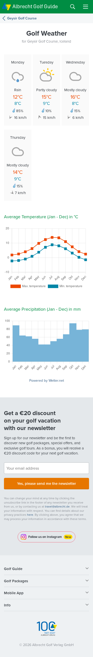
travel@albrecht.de (57, 506)
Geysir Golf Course (22, 18)
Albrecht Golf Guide (35, 6)
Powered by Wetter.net (46, 380)
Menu (85, 6)
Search (72, 6)
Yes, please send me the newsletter (46, 483)
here (30, 514)
